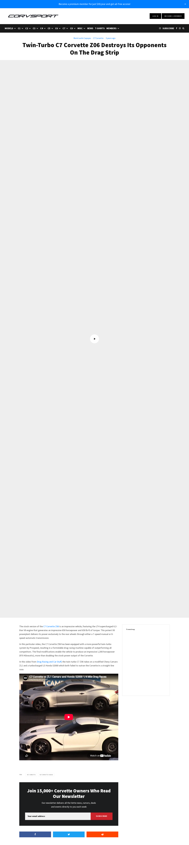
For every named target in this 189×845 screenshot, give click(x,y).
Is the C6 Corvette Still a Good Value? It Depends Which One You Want (150, 675)
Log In (155, 16)
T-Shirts (100, 28)
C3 (34, 28)
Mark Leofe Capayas (82, 38)
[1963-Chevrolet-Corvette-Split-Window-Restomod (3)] (130, 663)
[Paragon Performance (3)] (130, 638)
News (90, 28)
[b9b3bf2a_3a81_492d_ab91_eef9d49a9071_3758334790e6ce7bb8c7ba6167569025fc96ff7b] (130, 687)
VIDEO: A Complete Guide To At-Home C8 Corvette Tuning (151, 638)
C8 (71, 28)
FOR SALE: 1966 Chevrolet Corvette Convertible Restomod (148, 650)
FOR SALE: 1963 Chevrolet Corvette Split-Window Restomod (148, 663)
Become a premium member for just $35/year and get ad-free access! (94, 4)
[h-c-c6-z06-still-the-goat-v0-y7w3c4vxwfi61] (130, 675)
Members (111, 28)
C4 (41, 28)
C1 (19, 28)
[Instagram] (180, 28)
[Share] (35, 834)
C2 (26, 28)
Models (9, 28)
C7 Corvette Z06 (51, 626)
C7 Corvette (98, 38)
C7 (64, 28)
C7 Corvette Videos (46, 774)
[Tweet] (69, 834)
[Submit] (102, 834)
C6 (56, 28)
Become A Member (173, 16)
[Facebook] (176, 28)
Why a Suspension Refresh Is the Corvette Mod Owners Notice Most (150, 687)
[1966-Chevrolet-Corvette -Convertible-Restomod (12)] (130, 650)
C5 (49, 28)
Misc (80, 28)
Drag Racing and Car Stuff (49, 661)
